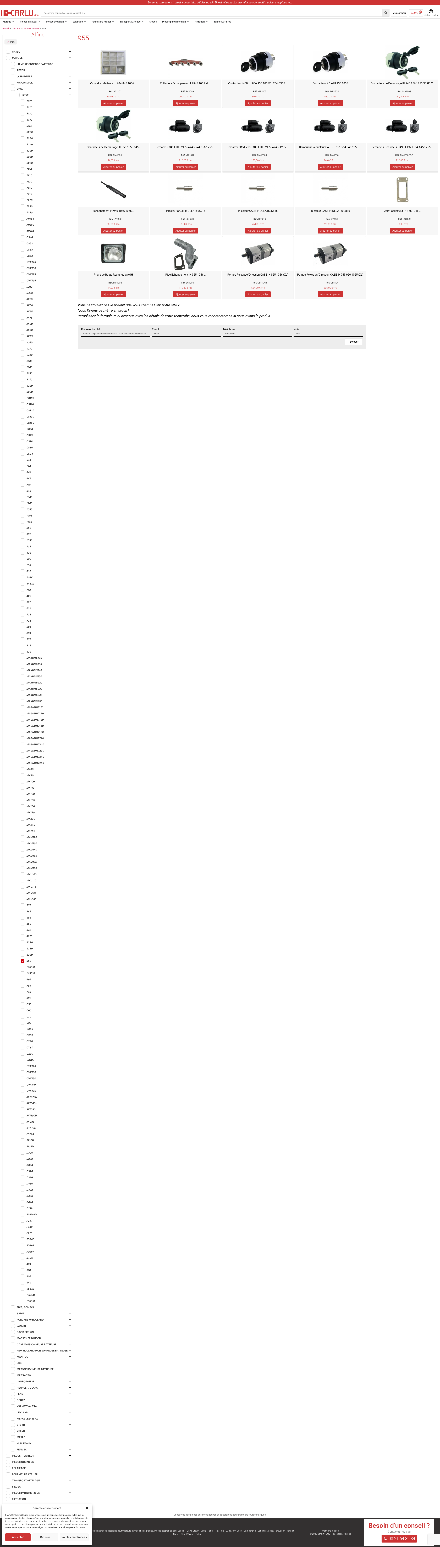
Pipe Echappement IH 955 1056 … (185, 274)
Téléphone (229, 329)
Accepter (18, 1537)
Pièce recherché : (91, 329)
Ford (222, 1530)
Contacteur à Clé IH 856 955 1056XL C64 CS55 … (258, 83)
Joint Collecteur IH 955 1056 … (402, 211)
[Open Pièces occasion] (66, 22)
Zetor (198, 1534)
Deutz (203, 1530)
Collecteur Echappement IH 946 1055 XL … (185, 83)
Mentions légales (330, 1530)
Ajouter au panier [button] (113, 103)
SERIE (36, 28)
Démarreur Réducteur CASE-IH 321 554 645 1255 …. (258, 147)
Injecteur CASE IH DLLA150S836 (330, 211)
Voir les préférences (74, 1537)
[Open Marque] (13, 22)
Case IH (181, 1530)
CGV (328, 1534)
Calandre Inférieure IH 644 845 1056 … (113, 83)
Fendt (210, 1530)
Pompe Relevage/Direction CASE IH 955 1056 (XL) (257, 274)
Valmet (190, 1534)
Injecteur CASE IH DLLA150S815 (258, 211)
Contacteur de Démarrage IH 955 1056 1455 (113, 147)
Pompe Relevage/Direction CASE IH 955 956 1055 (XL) (330, 274)
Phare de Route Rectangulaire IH (113, 274)
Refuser (45, 1537)
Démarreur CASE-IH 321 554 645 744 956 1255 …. (186, 147)
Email (155, 329)
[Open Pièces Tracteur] (39, 22)
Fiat (216, 1530)
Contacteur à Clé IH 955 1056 (330, 83)
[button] (87, 1508)
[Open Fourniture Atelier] (113, 22)
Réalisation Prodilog (341, 1534)
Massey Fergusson (275, 1530)
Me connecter (399, 13)
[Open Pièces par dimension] (188, 22)
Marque (16, 28)
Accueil (5, 28)
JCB (228, 1530)
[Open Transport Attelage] (142, 22)
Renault (290, 1530)
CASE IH (26, 28)
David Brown (193, 1530)
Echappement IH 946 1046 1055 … (113, 211)
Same (176, 1534)
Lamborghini (250, 1530)
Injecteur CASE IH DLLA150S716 (185, 211)
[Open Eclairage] (85, 22)
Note (296, 329)
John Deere (237, 1530)
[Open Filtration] (207, 22)
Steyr (183, 1534)
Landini (261, 1530)
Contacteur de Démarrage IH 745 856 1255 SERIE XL (402, 83)
